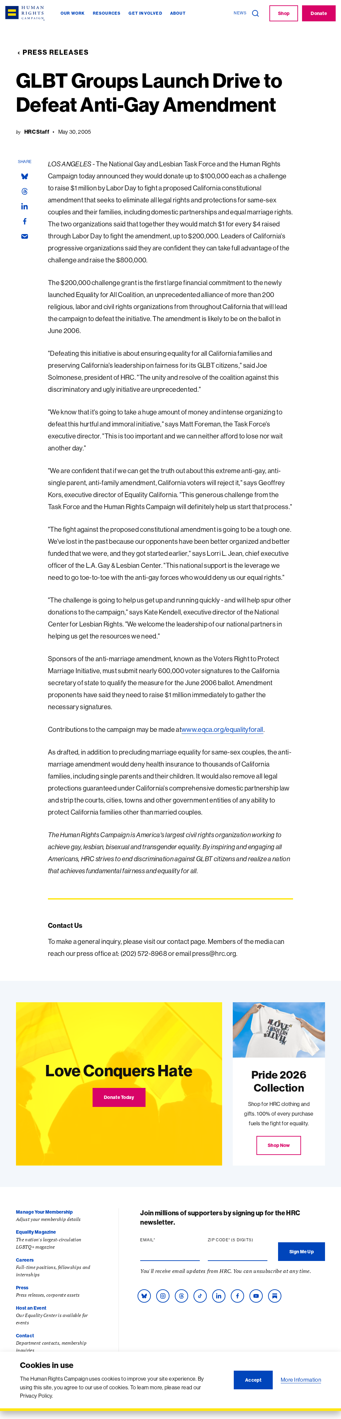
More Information (301, 1379)
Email (160, 1240)
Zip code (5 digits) (237, 1240)
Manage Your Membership (44, 1212)
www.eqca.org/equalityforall (222, 729)
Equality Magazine (36, 1232)
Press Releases (56, 52)
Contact (25, 1336)
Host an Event (31, 1308)
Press (22, 1288)
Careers (25, 1260)
